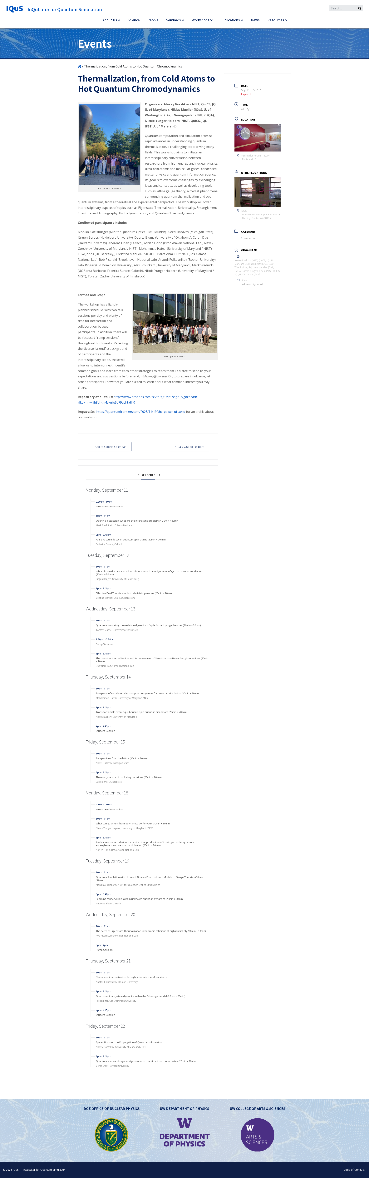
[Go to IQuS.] (79, 66)
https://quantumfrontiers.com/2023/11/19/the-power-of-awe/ (140, 412)
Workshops (200, 19)
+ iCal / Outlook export (189, 447)
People (153, 19)
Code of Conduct (354, 1169)
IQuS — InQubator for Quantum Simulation (39, 1169)
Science (134, 19)
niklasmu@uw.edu (253, 284)
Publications (230, 19)
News (255, 19)
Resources (275, 19)
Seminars (173, 19)
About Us (110, 19)
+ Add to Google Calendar (109, 447)
